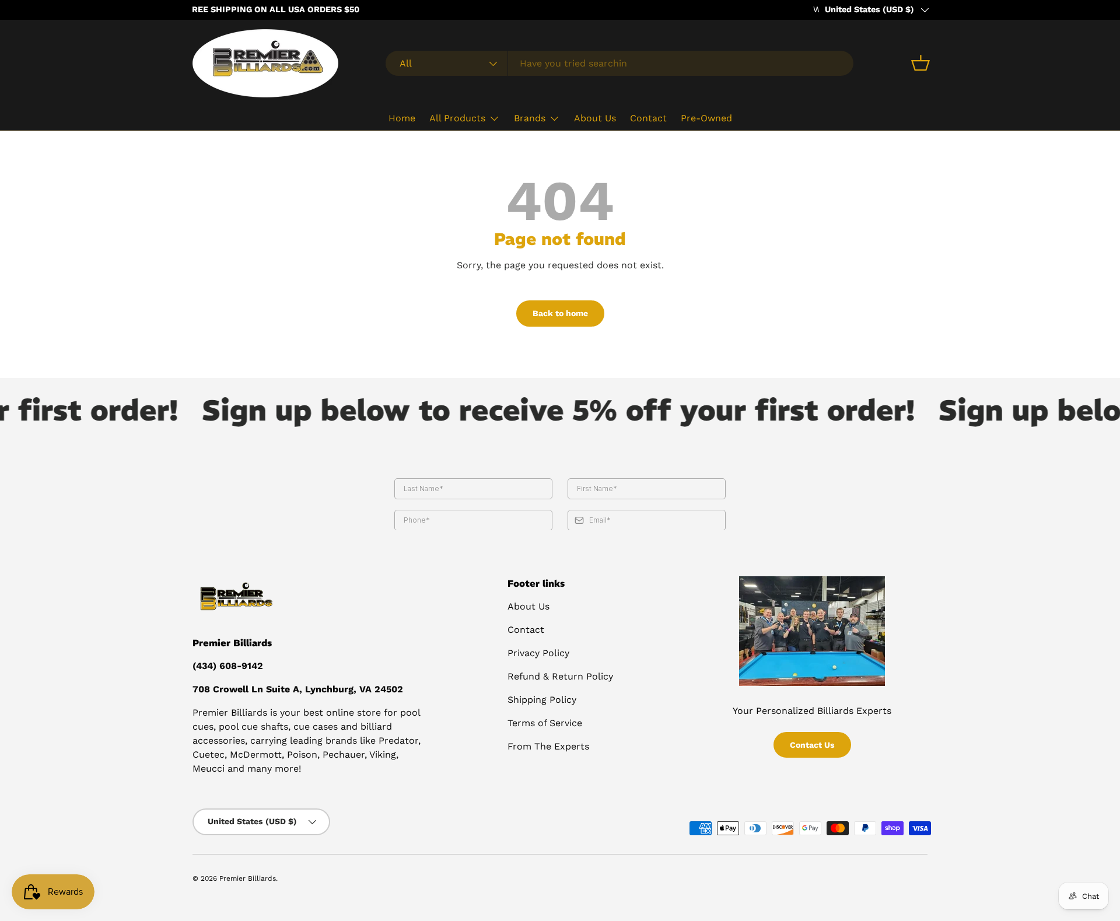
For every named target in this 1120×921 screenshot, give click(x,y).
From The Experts (548, 746)
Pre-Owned (706, 118)
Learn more (313, 9)
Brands (529, 118)
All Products (457, 118)
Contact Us (812, 745)
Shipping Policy (542, 699)
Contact (648, 118)
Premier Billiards (247, 878)
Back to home (560, 313)
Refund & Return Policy (560, 676)
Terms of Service (545, 723)
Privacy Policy (538, 653)
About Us (595, 118)
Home (401, 118)
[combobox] (619, 63)
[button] (920, 63)
